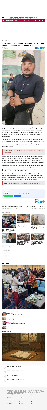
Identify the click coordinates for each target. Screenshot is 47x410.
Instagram (10, 403)
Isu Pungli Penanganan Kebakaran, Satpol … (15, 319)
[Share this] (36, 48)
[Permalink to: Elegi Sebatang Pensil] (23, 347)
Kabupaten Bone (7, 256)
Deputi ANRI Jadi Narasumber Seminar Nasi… (11, 310)
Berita (7, 313)
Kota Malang (7, 254)
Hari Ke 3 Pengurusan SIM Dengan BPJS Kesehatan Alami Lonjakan (35, 206)
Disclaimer (22, 397)
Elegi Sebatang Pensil (11, 362)
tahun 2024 (6, 257)
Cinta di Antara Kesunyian (12, 375)
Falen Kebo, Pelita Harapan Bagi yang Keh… (16, 379)
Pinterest (34, 401)
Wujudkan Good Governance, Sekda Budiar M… (16, 323)
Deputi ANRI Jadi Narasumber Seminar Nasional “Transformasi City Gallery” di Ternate (8, 230)
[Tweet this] (38, 48)
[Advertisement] (23, 8)
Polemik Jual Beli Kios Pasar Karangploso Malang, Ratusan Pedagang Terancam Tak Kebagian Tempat (23, 243)
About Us (21, 395)
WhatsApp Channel (8, 195)
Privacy (33, 397)
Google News (18, 195)
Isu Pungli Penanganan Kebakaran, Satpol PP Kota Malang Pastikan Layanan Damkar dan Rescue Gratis (38, 227)
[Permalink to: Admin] (3, 47)
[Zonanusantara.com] (23, 17)
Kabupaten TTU (7, 252)
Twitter (22, 401)
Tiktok (34, 403)
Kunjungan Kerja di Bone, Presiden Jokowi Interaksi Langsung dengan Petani (12, 206)
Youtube (22, 403)
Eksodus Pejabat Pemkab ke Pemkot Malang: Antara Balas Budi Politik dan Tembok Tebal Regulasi (37, 243)
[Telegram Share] (41, 48)
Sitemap (9, 397)
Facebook (10, 401)
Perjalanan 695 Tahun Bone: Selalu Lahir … (16, 370)
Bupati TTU (6, 259)
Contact (33, 395)
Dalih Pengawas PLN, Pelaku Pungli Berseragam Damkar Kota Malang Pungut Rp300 (23, 225)
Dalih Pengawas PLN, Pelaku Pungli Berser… (15, 314)
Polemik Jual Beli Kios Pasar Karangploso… (15, 327)
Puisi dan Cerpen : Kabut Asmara (14, 366)
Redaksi (9, 395)
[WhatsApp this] (43, 48)
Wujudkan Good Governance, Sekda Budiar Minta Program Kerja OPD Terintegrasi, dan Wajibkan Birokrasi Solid (8, 245)
